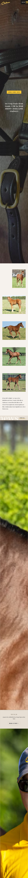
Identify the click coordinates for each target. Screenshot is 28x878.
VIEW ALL (22, 418)
